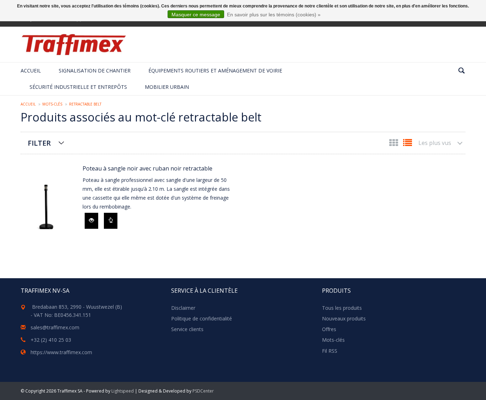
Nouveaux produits (344, 318)
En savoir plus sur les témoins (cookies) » (274, 14)
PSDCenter (203, 391)
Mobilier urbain (167, 86)
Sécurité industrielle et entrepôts (78, 86)
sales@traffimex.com (55, 327)
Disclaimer (183, 307)
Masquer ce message (195, 14)
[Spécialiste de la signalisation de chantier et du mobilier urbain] (74, 44)
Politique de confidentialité (201, 318)
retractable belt (85, 104)
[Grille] (394, 144)
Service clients (187, 329)
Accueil (31, 70)
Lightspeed (122, 391)
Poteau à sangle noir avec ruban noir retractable (147, 168)
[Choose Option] (110, 221)
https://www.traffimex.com (61, 352)
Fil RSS (329, 350)
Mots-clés (52, 104)
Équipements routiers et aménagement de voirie (215, 70)
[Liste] (407, 144)
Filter (39, 143)
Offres (329, 329)
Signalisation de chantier (95, 70)
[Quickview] (91, 221)
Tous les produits (342, 307)
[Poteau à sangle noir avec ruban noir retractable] (48, 202)
